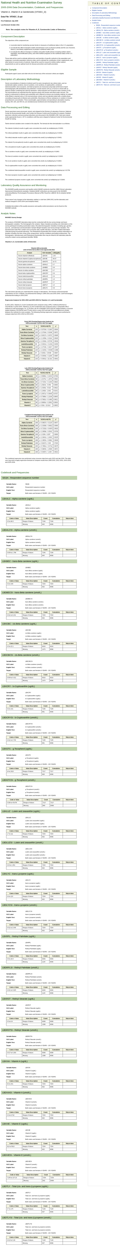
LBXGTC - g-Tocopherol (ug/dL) (106, 47)
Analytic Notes (96, 20)
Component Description (99, 8)
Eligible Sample (97, 10)
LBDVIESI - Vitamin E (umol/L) (105, 80)
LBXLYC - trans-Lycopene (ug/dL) (106, 57)
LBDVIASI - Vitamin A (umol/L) (105, 75)
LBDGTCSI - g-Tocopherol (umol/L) (107, 50)
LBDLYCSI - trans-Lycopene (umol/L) (108, 60)
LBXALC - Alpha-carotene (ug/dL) (106, 28)
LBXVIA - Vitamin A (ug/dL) (104, 72)
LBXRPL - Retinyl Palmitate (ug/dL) (107, 62)
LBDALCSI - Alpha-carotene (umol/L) (107, 30)
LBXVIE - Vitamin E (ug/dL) (104, 77)
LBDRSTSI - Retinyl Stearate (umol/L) (108, 70)
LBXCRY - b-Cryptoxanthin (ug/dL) (107, 43)
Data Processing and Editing (101, 15)
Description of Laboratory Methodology (104, 13)
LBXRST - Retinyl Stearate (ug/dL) (107, 67)
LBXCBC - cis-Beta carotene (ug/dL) (107, 38)
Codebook (95, 23)
